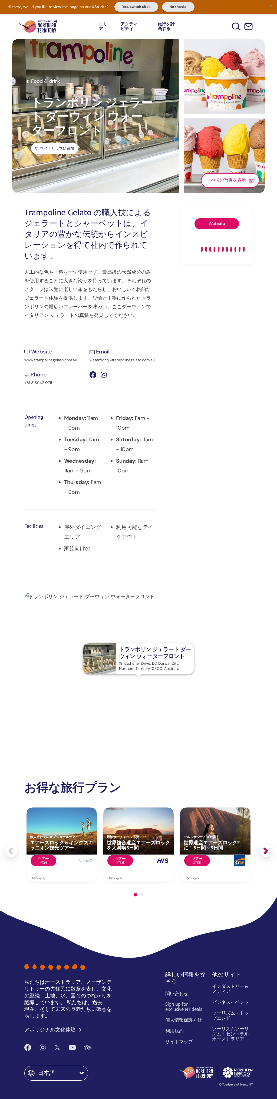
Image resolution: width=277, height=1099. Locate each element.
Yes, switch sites (136, 7)
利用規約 (174, 1031)
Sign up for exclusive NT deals (183, 1006)
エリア (103, 26)
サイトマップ (179, 1041)
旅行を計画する (166, 26)
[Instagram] (42, 1047)
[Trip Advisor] (87, 1047)
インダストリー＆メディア (230, 989)
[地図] (38, 26)
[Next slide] (266, 851)
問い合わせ (176, 993)
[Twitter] (57, 1047)
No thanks (178, 7)
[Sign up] (248, 27)
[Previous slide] (11, 851)
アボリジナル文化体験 (50, 1030)
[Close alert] (271, 6)
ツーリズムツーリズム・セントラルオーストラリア (230, 1033)
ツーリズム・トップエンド (230, 1015)
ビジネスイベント (230, 1002)
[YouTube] (72, 1047)
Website (217, 223)
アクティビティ (129, 26)
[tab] (135, 894)
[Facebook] (27, 1047)
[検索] (236, 26)
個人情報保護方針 (183, 1020)
